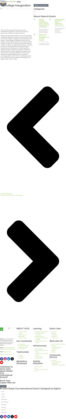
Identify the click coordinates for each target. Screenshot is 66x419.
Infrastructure (4, 399)
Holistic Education (5, 401)
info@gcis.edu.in (7, 351)
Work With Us (4, 404)
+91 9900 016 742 (10, 349)
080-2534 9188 (7, 347)
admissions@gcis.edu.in (6, 354)
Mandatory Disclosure (21, 362)
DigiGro (57, 388)
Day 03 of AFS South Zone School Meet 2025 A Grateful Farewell (44, 37)
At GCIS (2, 394)
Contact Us (3, 409)
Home (2, 391)
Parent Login (3, 412)
